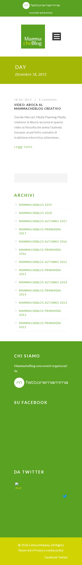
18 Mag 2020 (30, 495)
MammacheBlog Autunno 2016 (43, 241)
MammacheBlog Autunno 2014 (43, 282)
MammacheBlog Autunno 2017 (43, 221)
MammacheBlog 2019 (35, 204)
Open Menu (56, 36)
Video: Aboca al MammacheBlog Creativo (37, 106)
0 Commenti (48, 99)
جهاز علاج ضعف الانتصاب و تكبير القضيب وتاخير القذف (43, 488)
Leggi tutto (23, 147)
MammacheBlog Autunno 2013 (43, 302)
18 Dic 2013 (23, 99)
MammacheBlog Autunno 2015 (43, 262)
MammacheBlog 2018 (35, 213)
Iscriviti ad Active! (41, 12)
